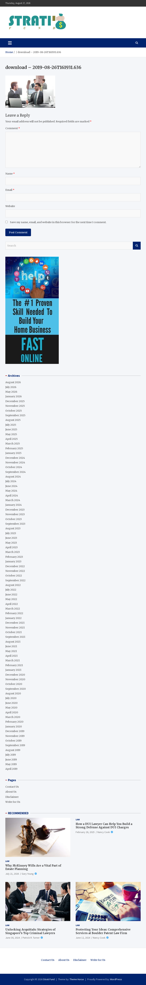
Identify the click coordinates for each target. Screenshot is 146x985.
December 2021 (15, 622)
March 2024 (12, 500)
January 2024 (13, 504)
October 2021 (13, 632)
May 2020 (11, 707)
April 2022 (11, 604)
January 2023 (13, 561)
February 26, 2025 (85, 832)
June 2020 (11, 703)
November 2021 (15, 627)
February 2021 (14, 665)
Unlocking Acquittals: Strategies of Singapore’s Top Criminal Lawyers (30, 931)
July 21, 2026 (12, 873)
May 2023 (11, 542)
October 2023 (13, 519)
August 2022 (13, 585)
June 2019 (11, 759)
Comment (12, 128)
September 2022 (15, 580)
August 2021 (12, 641)
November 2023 (15, 514)
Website (10, 206)
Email (9, 189)
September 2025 (15, 415)
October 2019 (13, 740)
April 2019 (11, 768)
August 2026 (13, 382)
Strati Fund (49, 979)
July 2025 (10, 424)
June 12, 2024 (83, 937)
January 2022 (13, 618)
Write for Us (12, 802)
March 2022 (12, 608)
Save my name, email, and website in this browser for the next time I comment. (58, 222)
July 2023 (10, 533)
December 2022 (15, 566)
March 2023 (12, 552)
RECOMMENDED (18, 813)
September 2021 (15, 636)
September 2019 (15, 745)
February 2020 (14, 721)
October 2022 (13, 575)
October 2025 (13, 410)
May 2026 (11, 391)
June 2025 (11, 429)
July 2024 (10, 481)
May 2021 (11, 651)
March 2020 (12, 717)
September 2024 (15, 472)
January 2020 (13, 726)
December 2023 (15, 509)
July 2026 (10, 387)
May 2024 (11, 490)
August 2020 (13, 693)
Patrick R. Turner (31, 937)
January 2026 (13, 396)
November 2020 (15, 679)
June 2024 (11, 486)
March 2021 (12, 660)
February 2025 (14, 448)
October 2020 (13, 684)
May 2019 (11, 764)
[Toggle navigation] (9, 43)
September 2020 (15, 688)
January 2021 (13, 669)
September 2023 (15, 523)
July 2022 (10, 589)
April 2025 (11, 439)
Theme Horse (77, 979)
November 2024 (15, 462)
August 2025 (13, 420)
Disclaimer (12, 797)
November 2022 (15, 571)
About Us (10, 791)
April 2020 (11, 712)
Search (137, 246)
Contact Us (12, 786)
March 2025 (12, 443)
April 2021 (11, 655)
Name (10, 173)
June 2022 (11, 594)
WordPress (116, 979)
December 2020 (15, 674)
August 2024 (13, 476)
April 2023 (11, 547)
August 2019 (12, 750)
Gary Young (28, 873)
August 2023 (12, 528)
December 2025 (15, 401)
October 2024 (13, 467)
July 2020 (10, 698)
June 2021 (11, 646)
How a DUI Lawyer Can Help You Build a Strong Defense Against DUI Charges (104, 825)
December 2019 (14, 731)
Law (7, 861)
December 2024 (15, 457)
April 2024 (11, 495)
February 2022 (14, 613)
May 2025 (11, 434)
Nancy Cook (103, 832)
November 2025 (15, 405)
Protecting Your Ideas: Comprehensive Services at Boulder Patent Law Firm (103, 931)
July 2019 (10, 754)
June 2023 (11, 537)
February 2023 (14, 556)
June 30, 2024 (12, 937)
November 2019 (15, 736)
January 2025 (13, 453)
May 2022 (11, 599)
